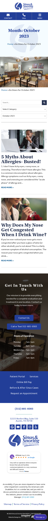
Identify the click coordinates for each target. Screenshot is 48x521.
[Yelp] (35, 427)
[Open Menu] (39, 14)
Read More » (7, 187)
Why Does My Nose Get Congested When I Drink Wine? (24, 230)
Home (10, 44)
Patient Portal (17, 376)
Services (34, 376)
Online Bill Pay (24, 382)
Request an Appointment (24, 393)
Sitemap (8, 504)
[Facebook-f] (24, 427)
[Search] (44, 102)
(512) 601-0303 (24, 408)
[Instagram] (29, 427)
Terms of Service (21, 504)
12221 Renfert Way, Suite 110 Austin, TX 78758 (24, 420)
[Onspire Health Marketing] (26, 517)
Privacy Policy (37, 504)
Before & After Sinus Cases (24, 387)
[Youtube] (18, 427)
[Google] (12, 427)
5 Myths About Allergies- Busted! (21, 159)
